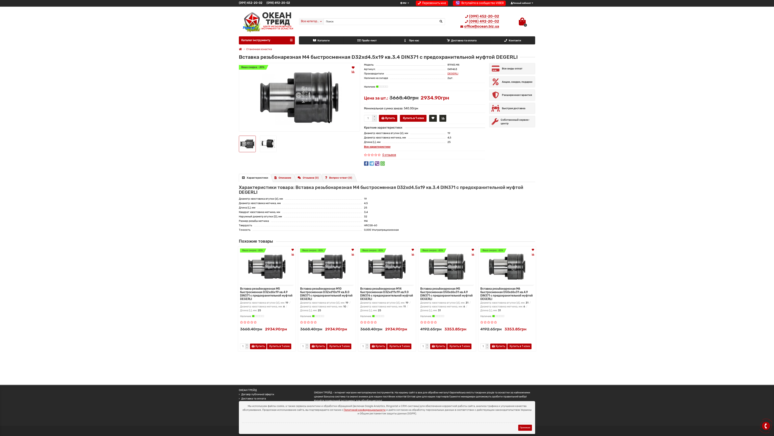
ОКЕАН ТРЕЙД (248, 390)
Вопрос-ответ (340, 177)
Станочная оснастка (259, 49)
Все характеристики (377, 146)
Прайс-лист (369, 40)
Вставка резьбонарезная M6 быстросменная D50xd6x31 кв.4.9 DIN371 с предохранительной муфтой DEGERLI (506, 293)
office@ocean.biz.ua (481, 26)
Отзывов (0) (311, 177)
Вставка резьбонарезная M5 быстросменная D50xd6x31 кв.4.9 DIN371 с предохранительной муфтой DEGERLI (446, 293)
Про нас (414, 40)
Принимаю (525, 427)
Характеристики (257, 177)
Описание (285, 177)
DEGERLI (452, 73)
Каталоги (323, 40)
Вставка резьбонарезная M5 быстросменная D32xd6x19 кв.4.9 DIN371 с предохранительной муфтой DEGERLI (266, 293)
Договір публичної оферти (257, 394)
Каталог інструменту (255, 40)
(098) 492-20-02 (278, 3)
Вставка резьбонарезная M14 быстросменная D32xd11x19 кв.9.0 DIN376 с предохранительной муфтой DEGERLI (386, 293)
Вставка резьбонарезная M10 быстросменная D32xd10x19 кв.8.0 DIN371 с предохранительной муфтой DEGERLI (326, 293)
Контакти (515, 40)
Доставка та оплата (463, 40)
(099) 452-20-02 (250, 3)
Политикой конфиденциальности (365, 409)
